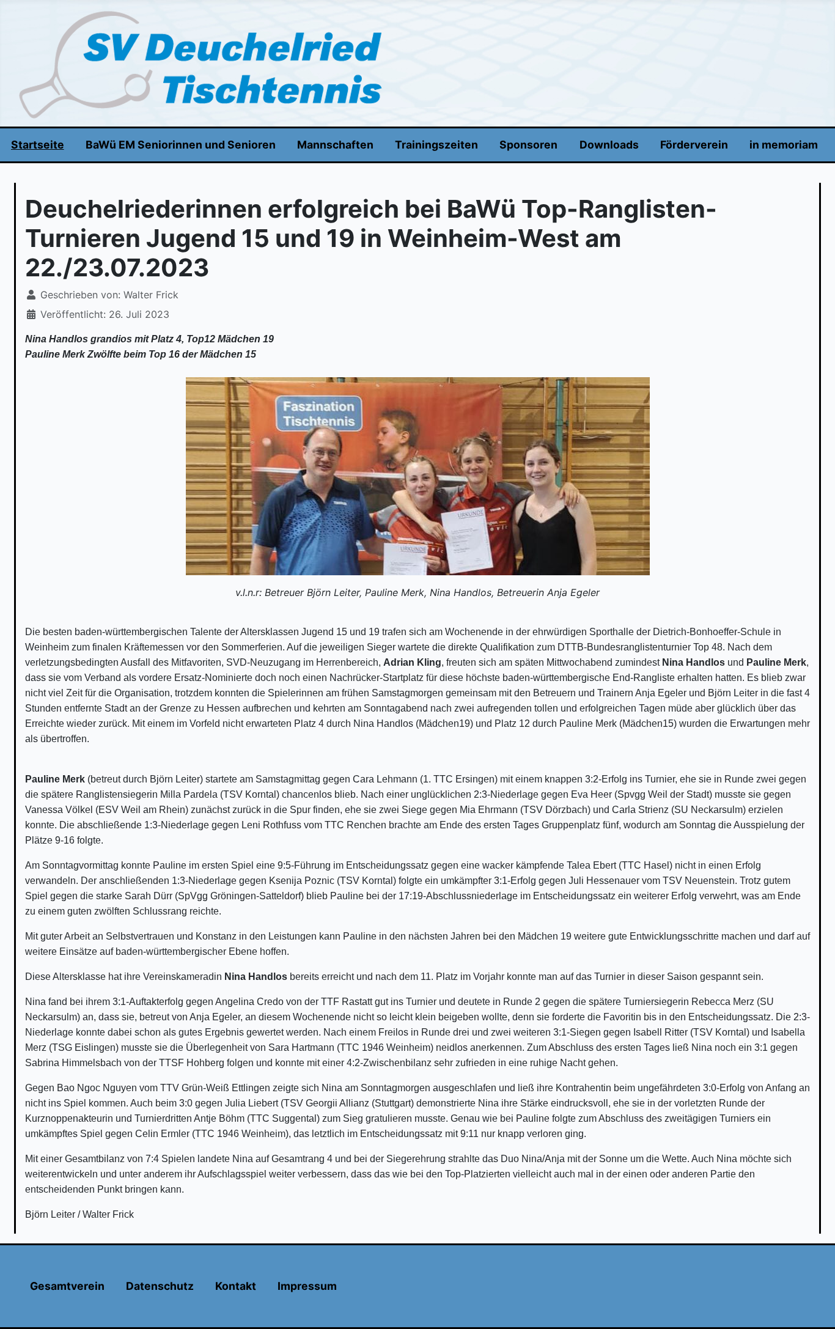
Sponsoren (528, 144)
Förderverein (694, 144)
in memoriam (783, 144)
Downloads (609, 144)
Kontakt (235, 1285)
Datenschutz (160, 1285)
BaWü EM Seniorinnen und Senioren (181, 144)
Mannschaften (335, 144)
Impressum (307, 1285)
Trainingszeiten (436, 144)
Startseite (37, 144)
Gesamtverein (67, 1285)
